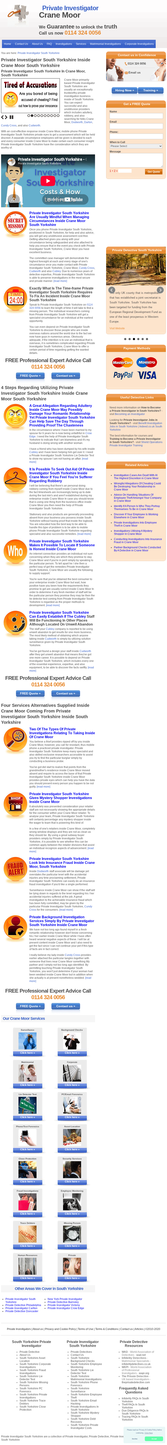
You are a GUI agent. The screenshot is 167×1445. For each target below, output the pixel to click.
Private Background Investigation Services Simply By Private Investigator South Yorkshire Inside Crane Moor (61, 921)
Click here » (27, 1052)
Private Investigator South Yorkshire (39, 53)
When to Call (117, 142)
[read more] (60, 281)
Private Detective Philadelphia (23, 1305)
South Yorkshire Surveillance (80, 1390)
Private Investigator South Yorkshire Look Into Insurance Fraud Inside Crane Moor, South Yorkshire (62, 862)
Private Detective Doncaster (21, 1311)
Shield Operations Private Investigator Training (136, 453)
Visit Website (117, 338)
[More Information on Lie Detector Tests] (28, 1105)
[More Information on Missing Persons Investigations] (72, 1234)
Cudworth (34, 125)
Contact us (126, 1329)
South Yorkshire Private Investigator (31, 1344)
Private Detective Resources (134, 1344)
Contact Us (21, 44)
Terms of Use (85, 1329)
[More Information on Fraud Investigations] (28, 1201)
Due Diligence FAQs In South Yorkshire (135, 1412)
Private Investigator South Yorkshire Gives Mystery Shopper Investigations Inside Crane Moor (60, 798)
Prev (111, 294)
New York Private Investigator (65, 1299)
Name (113, 111)
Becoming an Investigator (130, 423)
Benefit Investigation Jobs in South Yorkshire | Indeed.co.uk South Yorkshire (136, 436)
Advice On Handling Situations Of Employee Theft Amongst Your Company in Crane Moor (138, 507)
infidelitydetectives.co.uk (136, 1364)
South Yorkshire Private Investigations (33, 1396)
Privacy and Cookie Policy (60, 1329)
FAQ (49, 44)
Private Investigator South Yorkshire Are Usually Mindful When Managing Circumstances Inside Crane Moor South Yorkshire (59, 219)
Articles (139, 1329)
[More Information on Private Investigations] (72, 1266)
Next (6, 117)
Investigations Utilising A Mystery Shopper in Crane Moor (133, 542)
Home (7, 44)
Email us (134, 72)
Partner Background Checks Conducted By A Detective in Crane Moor (137, 558)
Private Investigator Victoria (64, 1305)
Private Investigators (19, 1329)
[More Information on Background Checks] (72, 1040)
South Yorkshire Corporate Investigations (35, 1366)
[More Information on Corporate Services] (72, 1073)
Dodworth (77, 122)
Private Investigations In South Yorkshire (85, 1408)
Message (115, 151)
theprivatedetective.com (136, 1382)
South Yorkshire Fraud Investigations (33, 1372)
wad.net (141, 1354)
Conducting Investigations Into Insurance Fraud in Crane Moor (138, 550)
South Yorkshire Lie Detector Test (31, 1378)
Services (81, 44)
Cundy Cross (9, 125)
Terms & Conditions (106, 1329)
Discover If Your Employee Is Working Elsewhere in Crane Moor (136, 525)
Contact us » (65, 375)
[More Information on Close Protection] (28, 1169)
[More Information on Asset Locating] (72, 1137)
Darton (88, 122)
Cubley (56, 271)
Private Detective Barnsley (63, 1302)
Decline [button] (134, 1439)
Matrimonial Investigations (105, 44)
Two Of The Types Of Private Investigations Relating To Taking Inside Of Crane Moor (62, 733)
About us (38, 1329)
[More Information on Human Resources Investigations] (28, 1266)
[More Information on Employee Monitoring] (72, 1201)
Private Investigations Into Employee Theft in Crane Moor (135, 534)
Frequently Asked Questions (133, 1390)
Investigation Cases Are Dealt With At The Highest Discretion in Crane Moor (136, 486)
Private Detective (30, 1351)
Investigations (64, 44)
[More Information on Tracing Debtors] (28, 1234)
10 (58, 115)
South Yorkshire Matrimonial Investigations (86, 1378)
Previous (2, 117)
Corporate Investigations (139, 44)
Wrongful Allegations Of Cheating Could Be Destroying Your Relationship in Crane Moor (137, 496)
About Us (37, 44)
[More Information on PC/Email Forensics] (72, 1105)
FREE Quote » (30, 375)
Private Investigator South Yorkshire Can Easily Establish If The (59, 614)
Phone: (114, 132)
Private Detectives (81, 1351)
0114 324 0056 (137, 63)
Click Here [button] (149, 1433)
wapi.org (144, 1373)
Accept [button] (154, 1439)
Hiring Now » (124, 90)
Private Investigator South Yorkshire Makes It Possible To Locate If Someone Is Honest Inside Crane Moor (62, 545)
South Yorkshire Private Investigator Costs (84, 1426)
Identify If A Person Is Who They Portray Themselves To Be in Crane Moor (137, 517)
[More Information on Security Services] (72, 1169)
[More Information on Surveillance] (28, 1040)
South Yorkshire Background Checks (83, 1359)
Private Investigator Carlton (21, 1308)
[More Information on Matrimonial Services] (28, 1073)
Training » (150, 90)
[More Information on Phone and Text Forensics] (28, 1137)
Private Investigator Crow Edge (66, 1308)
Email (113, 121)
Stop (11, 117)
